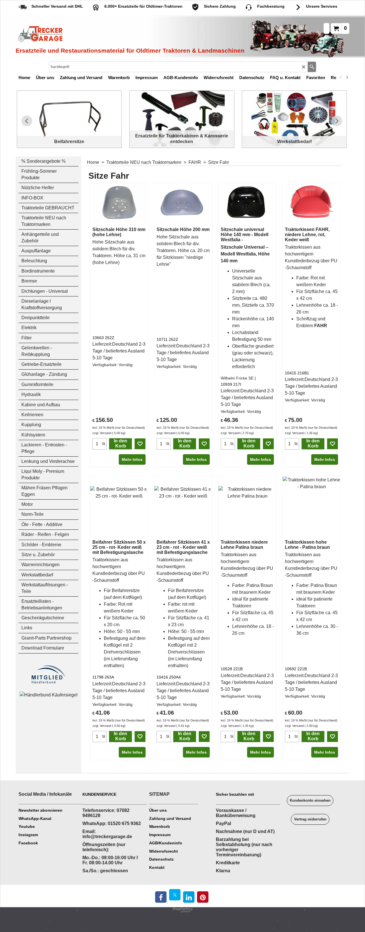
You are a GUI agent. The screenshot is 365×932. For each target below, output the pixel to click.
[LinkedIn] (188, 897)
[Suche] (312, 67)
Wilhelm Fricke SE (237, 378)
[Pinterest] (202, 897)
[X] (175, 894)
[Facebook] (161, 897)
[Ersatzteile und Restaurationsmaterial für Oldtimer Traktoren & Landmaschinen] (80, 34)
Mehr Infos (132, 459)
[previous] (341, 77)
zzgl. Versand (101, 433)
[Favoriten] (140, 443)
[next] (346, 77)
